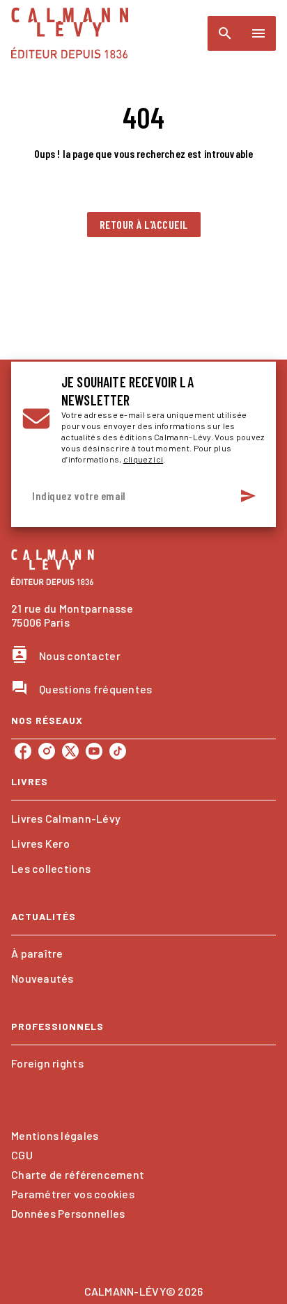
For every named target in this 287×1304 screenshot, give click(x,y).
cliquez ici (143, 459)
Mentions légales (54, 1135)
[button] (144, 224)
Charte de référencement (77, 1174)
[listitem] (23, 751)
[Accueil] (69, 33)
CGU (22, 1154)
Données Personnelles (68, 1213)
